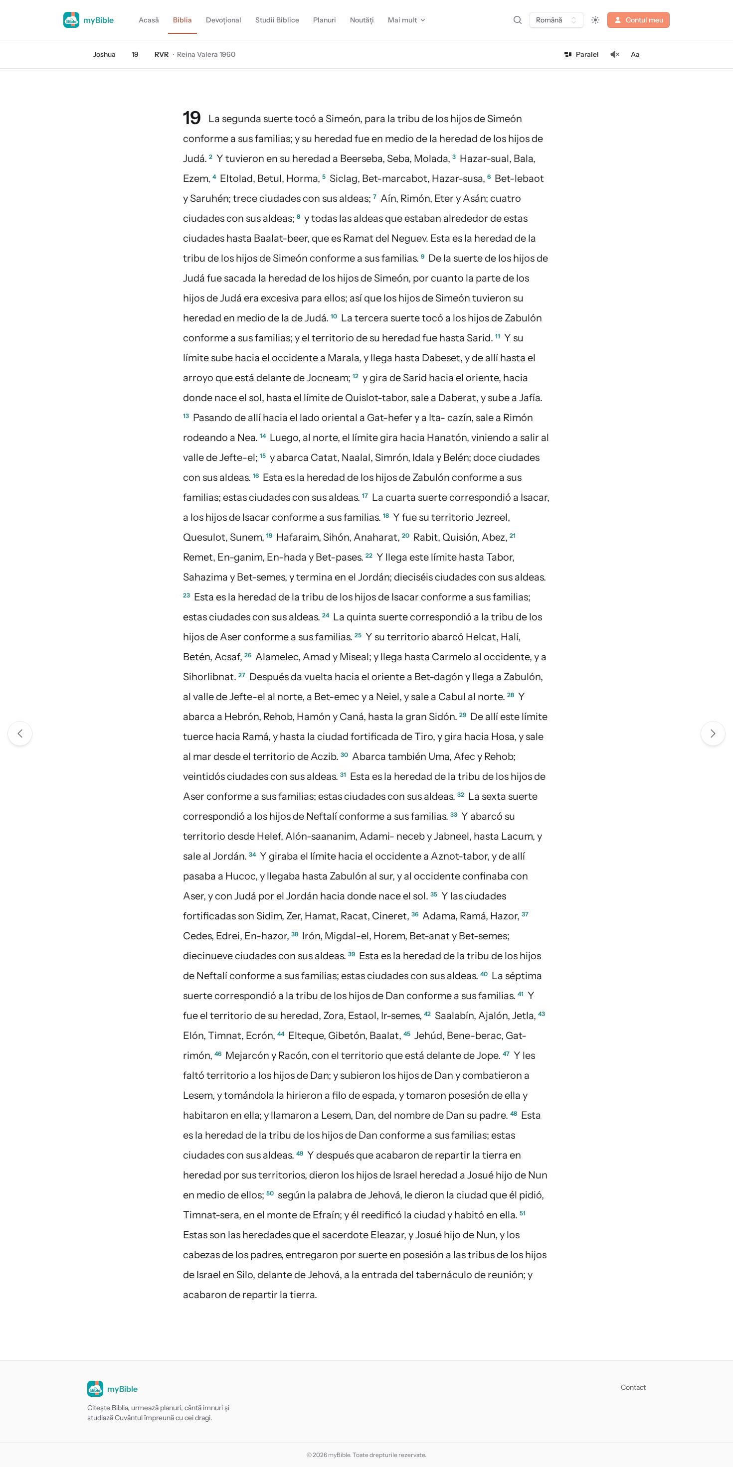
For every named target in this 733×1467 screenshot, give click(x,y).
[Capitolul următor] (713, 733)
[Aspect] (595, 20)
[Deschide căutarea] (518, 20)
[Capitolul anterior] (20, 733)
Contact (633, 1387)
